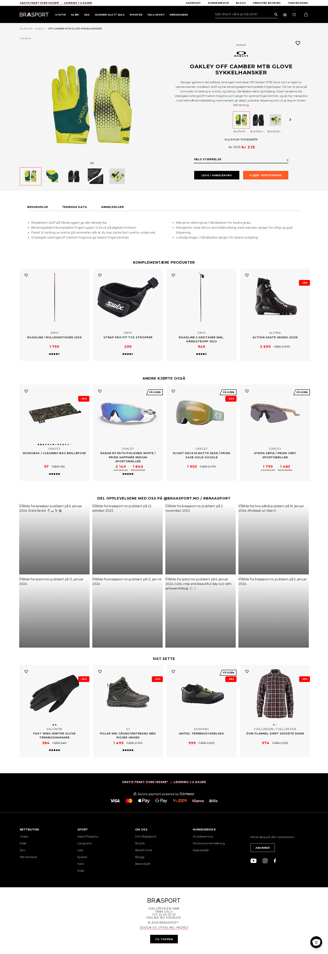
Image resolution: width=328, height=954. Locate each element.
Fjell (80, 864)
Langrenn (84, 843)
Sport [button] (82, 829)
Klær (23, 843)
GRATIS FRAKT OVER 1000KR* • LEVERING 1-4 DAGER (164, 782)
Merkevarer (28, 857)
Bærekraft (142, 864)
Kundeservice (203, 836)
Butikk (140, 843)
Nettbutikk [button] (29, 829)
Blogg (139, 857)
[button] (54, 539)
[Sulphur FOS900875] (241, 120)
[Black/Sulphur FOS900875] (275, 120)
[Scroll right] (290, 120)
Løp (80, 850)
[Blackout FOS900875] (258, 120)
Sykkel (82, 857)
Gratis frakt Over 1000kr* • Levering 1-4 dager (56, 3)
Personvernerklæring (209, 843)
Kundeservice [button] (204, 829)
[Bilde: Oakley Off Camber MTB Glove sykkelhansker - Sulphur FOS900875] (92, 105)
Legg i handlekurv (217, 175)
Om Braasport (146, 836)
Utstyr (24, 836)
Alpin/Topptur (88, 836)
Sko (22, 850)
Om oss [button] (141, 829)
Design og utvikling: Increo (164, 927)
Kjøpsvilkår (201, 850)
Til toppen (164, 939)
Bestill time (144, 850)
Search (276, 14)
